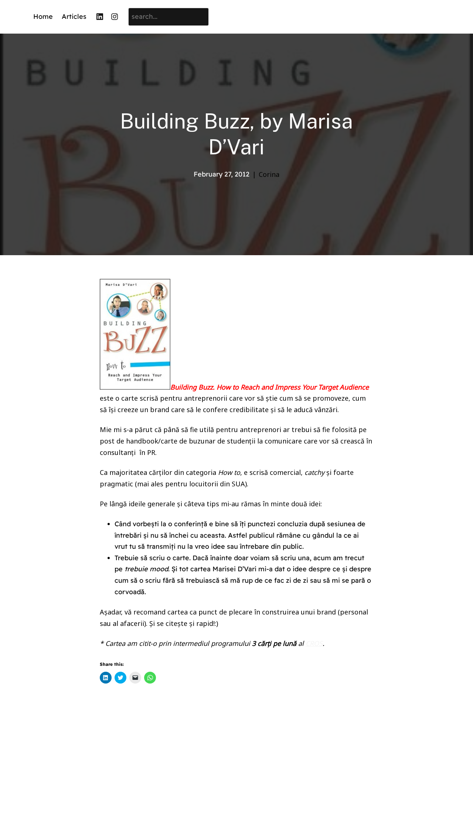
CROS (314, 643)
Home (43, 16)
